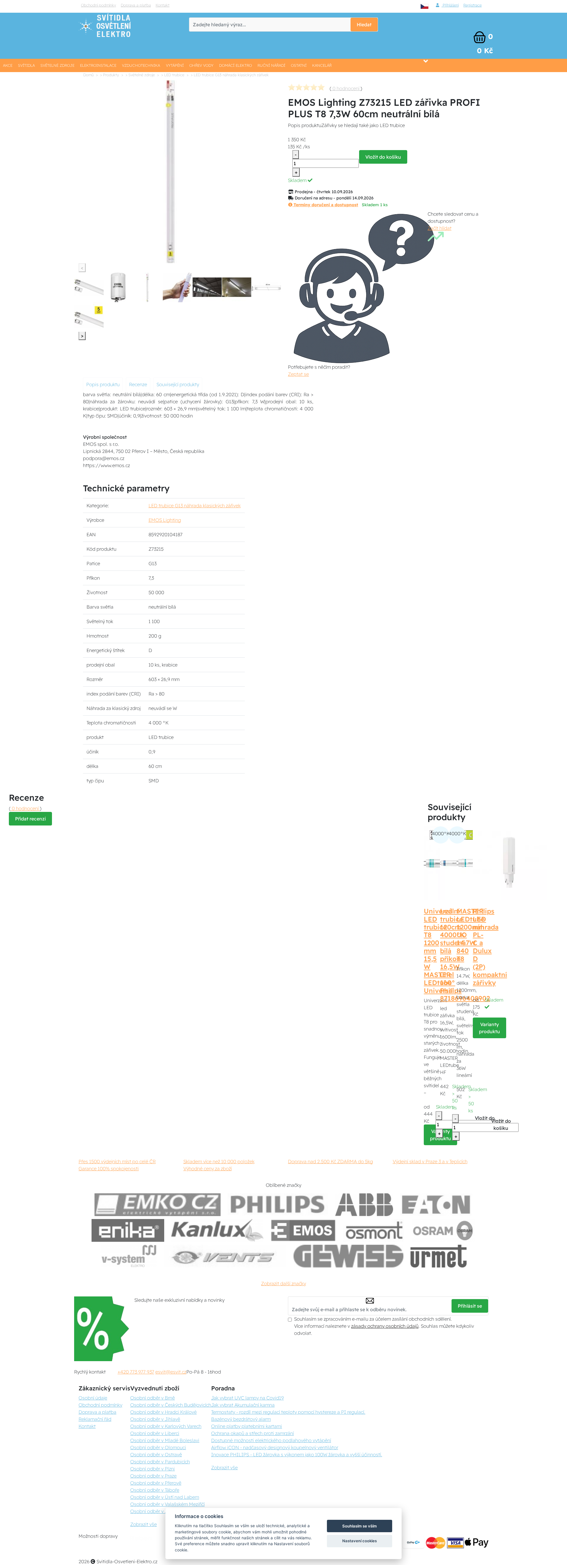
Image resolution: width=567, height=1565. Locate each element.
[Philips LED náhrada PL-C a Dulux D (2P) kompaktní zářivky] (510, 863)
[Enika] (128, 1230)
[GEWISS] (349, 1256)
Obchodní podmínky (98, 5)
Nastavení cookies (359, 1540)
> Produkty (109, 74)
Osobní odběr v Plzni (152, 1469)
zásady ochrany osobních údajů (384, 1326)
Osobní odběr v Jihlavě (155, 1419)
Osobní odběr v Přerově (155, 1483)
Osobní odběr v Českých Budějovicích (170, 1405)
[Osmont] (374, 1230)
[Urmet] (438, 1256)
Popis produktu (103, 384)
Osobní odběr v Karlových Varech (165, 1426)
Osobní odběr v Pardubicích (160, 1462)
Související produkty (178, 384)
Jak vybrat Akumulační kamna (243, 1405)
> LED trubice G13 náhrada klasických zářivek (230, 74)
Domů (88, 74)
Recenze (138, 384)
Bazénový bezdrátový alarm (241, 1419)
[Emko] (157, 1204)
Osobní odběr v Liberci (154, 1433)
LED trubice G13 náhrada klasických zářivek (195, 505)
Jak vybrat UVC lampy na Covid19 (247, 1398)
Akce (7, 65)
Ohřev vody (201, 65)
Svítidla (26, 65)
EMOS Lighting (165, 520)
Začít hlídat (440, 228)
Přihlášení (450, 5)
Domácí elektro (235, 65)
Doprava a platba (136, 5)
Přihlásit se (470, 1306)
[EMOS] (303, 1230)
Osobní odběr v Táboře (154, 1490)
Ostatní (299, 65)
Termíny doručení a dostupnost (325, 204)
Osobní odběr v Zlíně (152, 1511)
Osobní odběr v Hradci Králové (163, 1412)
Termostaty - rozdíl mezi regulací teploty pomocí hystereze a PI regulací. (288, 1412)
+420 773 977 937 (136, 1372)
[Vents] (225, 1256)
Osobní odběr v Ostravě (156, 1454)
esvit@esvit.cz (170, 1372)
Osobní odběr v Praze (153, 1476)
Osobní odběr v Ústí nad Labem (164, 1497)
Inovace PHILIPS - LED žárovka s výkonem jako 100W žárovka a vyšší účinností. (296, 1454)
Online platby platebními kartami (246, 1426)
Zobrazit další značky (283, 1283)
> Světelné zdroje (140, 74)
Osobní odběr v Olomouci (158, 1447)
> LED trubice (172, 74)
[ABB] (364, 1204)
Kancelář (322, 65)
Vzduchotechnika (141, 65)
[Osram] (443, 1230)
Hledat (364, 24)
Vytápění (175, 65)
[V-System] (128, 1256)
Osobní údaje (93, 1398)
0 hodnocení (346, 88)
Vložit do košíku (383, 157)
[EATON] (436, 1204)
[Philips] (278, 1204)
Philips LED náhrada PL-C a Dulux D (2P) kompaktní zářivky (490, 947)
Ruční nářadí (271, 65)
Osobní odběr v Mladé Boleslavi (164, 1440)
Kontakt (163, 5)
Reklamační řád (95, 1419)
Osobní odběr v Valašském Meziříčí (167, 1504)
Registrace (472, 5)
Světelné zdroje (57, 65)
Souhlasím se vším (359, 1526)
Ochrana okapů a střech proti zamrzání (252, 1433)
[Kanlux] (217, 1230)
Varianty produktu (489, 1027)
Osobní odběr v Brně (152, 1398)
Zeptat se (298, 374)
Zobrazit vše (143, 1524)
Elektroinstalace (98, 65)
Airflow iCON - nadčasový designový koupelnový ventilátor (274, 1447)
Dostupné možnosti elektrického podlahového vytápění (271, 1440)
